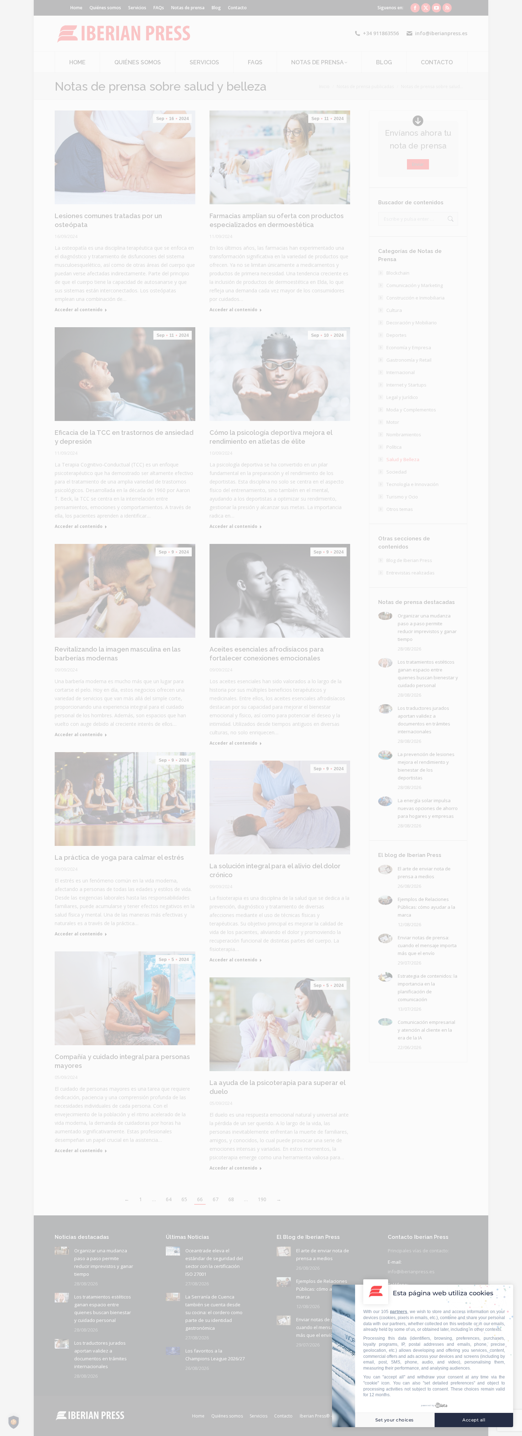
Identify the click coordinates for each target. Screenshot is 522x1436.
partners (398, 1311)
